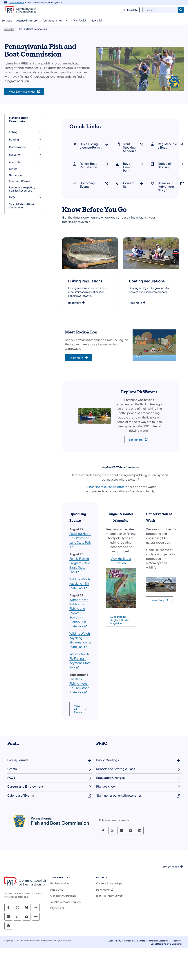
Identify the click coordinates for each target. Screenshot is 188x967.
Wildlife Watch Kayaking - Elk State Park (79, 583)
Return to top (171, 866)
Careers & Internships (109, 883)
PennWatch (103, 889)
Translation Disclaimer (158, 940)
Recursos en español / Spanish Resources (22, 189)
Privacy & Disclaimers (134, 940)
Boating (14, 139)
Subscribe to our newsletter (107, 487)
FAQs (12, 197)
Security (176, 940)
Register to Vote (60, 883)
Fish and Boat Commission (18, 119)
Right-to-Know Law (108, 895)
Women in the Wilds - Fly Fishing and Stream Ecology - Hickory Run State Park (78, 613)
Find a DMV (56, 889)
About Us (14, 162)
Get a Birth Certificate (63, 895)
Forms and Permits (20, 181)
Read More (74, 302)
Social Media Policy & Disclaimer (166, 944)
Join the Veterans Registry (65, 901)
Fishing (13, 131)
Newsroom (16, 175)
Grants (13, 168)
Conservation (17, 147)
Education (15, 154)
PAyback (55, 908)
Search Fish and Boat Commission (21, 206)
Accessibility (114, 940)
